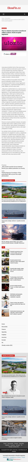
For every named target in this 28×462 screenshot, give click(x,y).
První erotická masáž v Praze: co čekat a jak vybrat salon (5, 287)
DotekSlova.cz (13, 457)
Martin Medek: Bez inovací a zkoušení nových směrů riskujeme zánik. (14, 386)
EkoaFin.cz (14, 8)
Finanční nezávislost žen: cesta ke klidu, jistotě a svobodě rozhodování (5, 253)
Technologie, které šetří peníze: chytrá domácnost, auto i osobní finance (5, 279)
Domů (3, 324)
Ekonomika (4, 28)
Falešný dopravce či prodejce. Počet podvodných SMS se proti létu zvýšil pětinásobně (11, 173)
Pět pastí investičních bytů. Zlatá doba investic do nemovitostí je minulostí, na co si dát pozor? (14, 190)
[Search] (24, 14)
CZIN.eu (19, 457)
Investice (4, 337)
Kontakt (4, 340)
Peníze (23, 457)
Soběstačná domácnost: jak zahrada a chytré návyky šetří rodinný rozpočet (5, 313)
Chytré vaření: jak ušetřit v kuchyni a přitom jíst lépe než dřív (5, 304)
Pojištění (4, 334)
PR (2, 342)
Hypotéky (4, 332)
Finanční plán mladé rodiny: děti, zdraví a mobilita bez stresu (5, 270)
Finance (4, 329)
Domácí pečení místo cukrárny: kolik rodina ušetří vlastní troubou (5, 261)
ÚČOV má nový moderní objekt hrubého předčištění (14, 428)
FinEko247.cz (6, 457)
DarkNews (21, 449)
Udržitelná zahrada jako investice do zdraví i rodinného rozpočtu (5, 296)
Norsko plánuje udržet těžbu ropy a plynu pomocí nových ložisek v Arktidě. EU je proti (14, 232)
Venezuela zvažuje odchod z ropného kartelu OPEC (14, 211)
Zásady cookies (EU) (7, 345)
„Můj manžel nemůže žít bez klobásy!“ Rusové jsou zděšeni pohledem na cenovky (13, 166)
